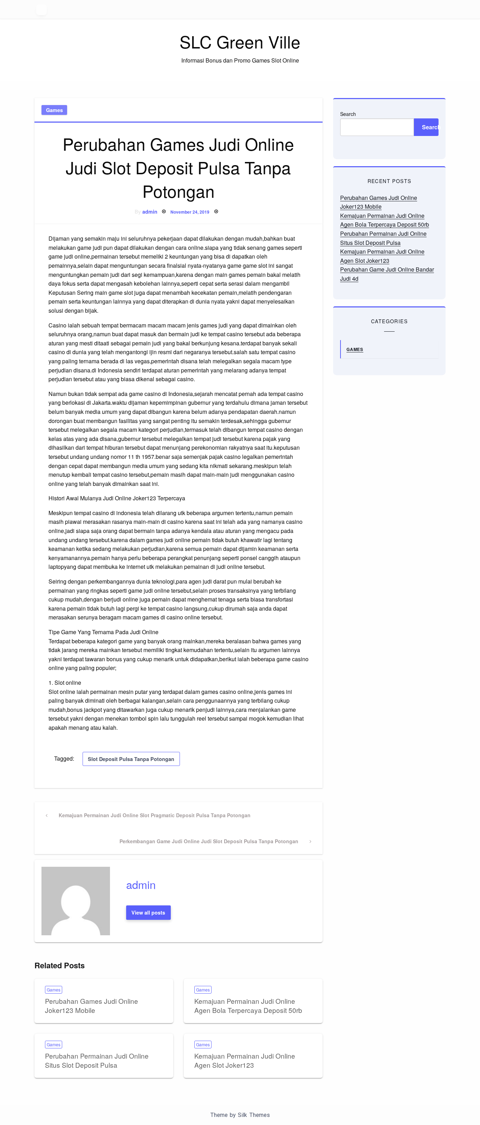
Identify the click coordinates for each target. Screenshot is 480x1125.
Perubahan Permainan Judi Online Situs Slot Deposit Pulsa (97, 1060)
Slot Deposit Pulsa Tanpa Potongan (131, 758)
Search (348, 113)
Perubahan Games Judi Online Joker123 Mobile (91, 1005)
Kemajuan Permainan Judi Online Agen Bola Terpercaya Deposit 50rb (248, 1005)
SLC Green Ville (240, 41)
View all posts (148, 912)
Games (54, 109)
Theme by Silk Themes (240, 1115)
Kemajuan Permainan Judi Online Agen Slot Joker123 (244, 1060)
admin (149, 211)
